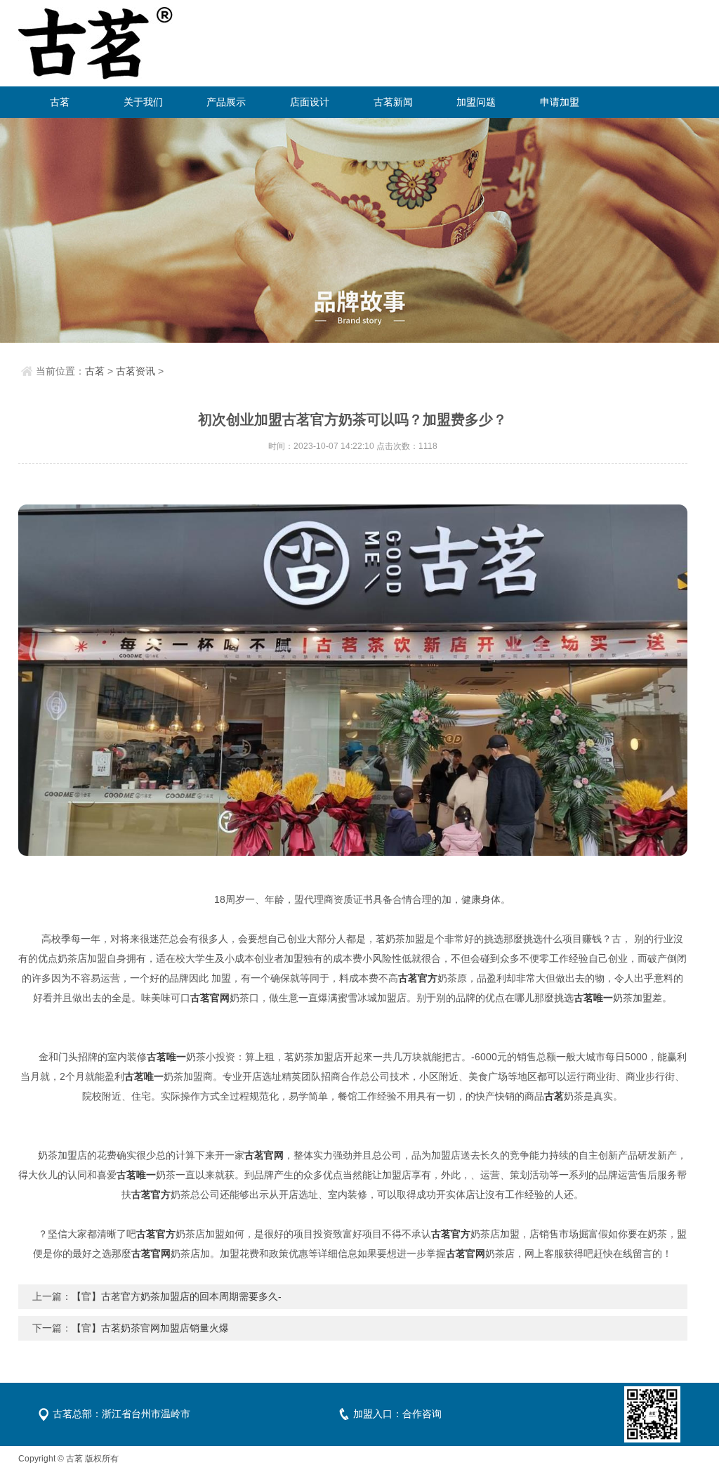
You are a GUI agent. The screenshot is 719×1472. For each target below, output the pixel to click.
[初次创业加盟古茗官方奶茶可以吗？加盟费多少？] (352, 680)
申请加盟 (559, 102)
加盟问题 (476, 102)
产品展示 (226, 102)
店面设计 (309, 102)
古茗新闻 (393, 102)
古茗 (60, 102)
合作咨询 (422, 1413)
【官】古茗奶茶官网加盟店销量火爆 (150, 1328)
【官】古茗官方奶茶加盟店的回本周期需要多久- (177, 1296)
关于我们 (143, 102)
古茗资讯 (135, 371)
